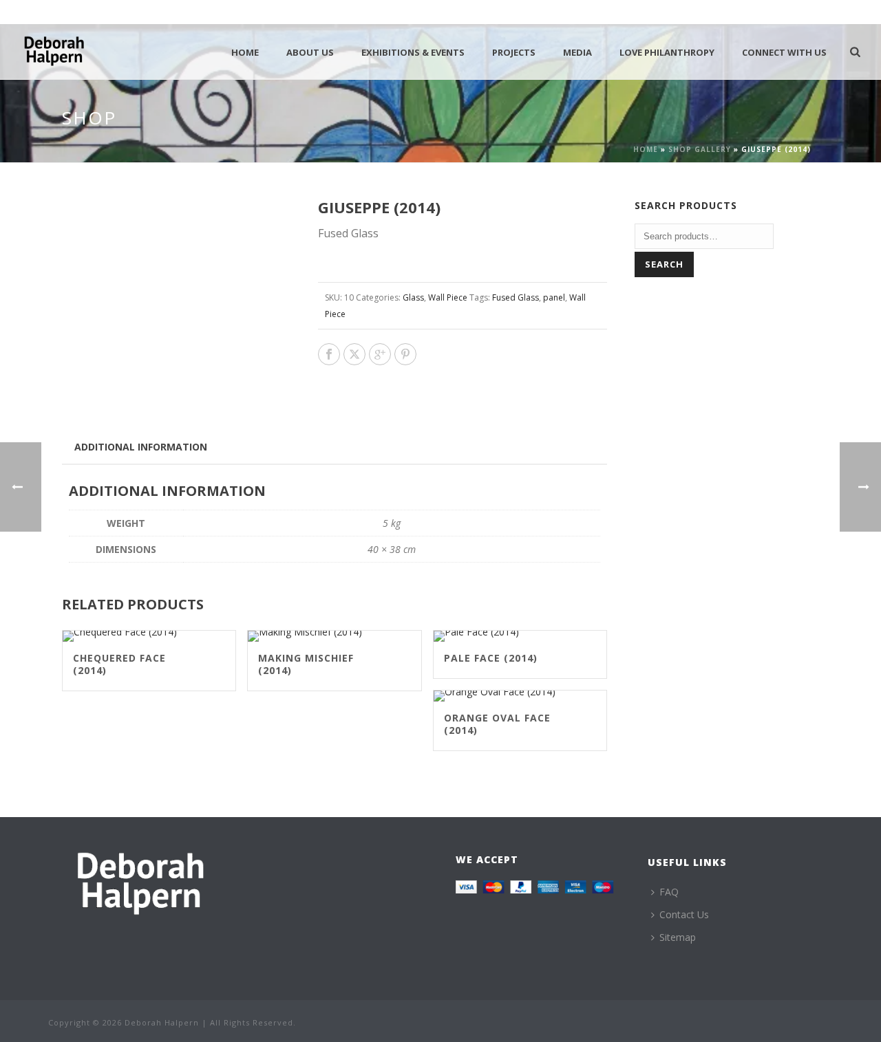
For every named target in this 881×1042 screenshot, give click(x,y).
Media (577, 52)
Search (664, 264)
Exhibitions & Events (413, 52)
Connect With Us (784, 52)
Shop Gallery (699, 149)
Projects (513, 52)
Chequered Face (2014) (119, 664)
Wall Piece (447, 297)
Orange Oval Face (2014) (497, 724)
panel (554, 297)
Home (245, 52)
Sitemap (677, 937)
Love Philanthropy (666, 52)
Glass (413, 297)
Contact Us (684, 914)
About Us (310, 52)
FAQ (669, 891)
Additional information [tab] (140, 446)
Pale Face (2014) (491, 657)
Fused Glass (515, 297)
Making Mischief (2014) (306, 664)
